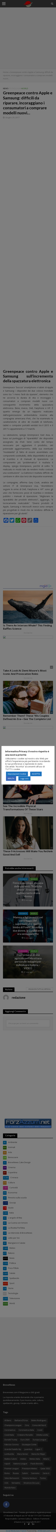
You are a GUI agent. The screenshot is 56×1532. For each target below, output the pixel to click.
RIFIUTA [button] (11, 778)
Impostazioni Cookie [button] (17, 774)
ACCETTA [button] (36, 774)
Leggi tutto (24, 778)
